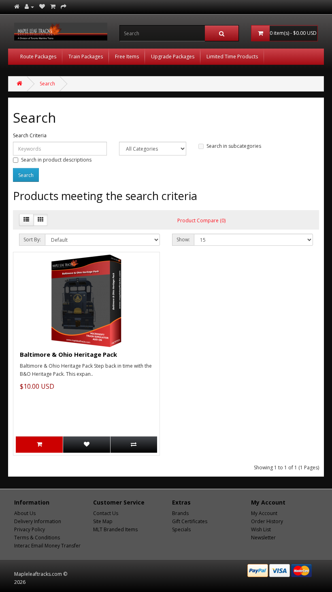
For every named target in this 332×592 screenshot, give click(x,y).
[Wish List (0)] (42, 6)
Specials (181, 529)
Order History (267, 521)
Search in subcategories (233, 146)
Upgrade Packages (172, 56)
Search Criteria (30, 135)
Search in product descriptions (56, 159)
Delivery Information (37, 521)
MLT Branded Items (115, 529)
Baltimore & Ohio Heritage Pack (68, 354)
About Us (25, 513)
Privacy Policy (29, 529)
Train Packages (85, 56)
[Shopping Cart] (52, 6)
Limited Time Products (232, 56)
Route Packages (38, 56)
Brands (180, 513)
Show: (183, 239)
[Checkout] (63, 6)
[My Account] (29, 6)
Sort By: (32, 239)
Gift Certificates (189, 521)
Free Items (127, 56)
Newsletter (263, 537)
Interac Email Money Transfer (47, 545)
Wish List (261, 529)
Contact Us (105, 513)
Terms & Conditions (37, 537)
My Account (264, 513)
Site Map (103, 521)
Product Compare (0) (201, 220)
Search (47, 83)
